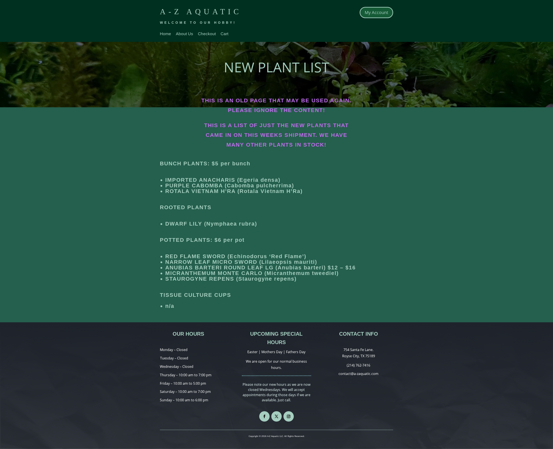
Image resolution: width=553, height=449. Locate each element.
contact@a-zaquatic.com (358, 373)
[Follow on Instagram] (288, 416)
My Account (376, 12)
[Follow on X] (276, 416)
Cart (224, 34)
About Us (184, 34)
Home (165, 34)
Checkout (207, 34)
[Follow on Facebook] (264, 416)
